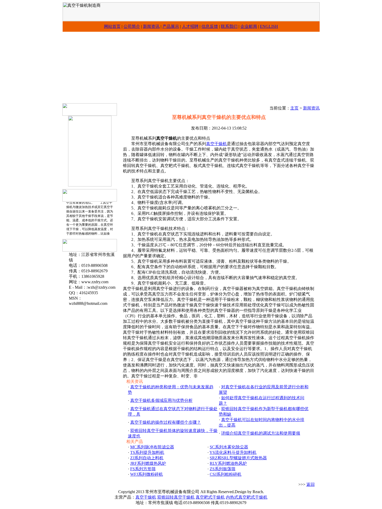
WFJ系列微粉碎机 (146, 474)
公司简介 (131, 26)
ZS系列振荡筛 (222, 469)
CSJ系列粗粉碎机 (225, 474)
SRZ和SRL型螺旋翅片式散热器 (238, 458)
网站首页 (112, 26)
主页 (294, 108)
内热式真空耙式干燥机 (246, 497)
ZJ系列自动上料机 (146, 458)
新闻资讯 (151, 26)
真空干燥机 (216, 143)
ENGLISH (269, 26)
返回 (310, 484)
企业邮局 (248, 26)
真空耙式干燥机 (210, 497)
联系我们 (229, 26)
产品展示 (170, 26)
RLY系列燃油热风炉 (228, 463)
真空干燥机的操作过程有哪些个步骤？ (165, 422)
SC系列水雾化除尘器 (229, 447)
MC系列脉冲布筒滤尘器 (152, 447)
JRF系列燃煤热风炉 (148, 463)
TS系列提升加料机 (147, 452)
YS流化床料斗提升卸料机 (232, 452)
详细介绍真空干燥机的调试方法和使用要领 (260, 433)
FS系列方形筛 (143, 469)
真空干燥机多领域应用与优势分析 (161, 400)
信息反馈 (209, 26)
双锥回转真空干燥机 (176, 497)
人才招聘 (190, 26)
